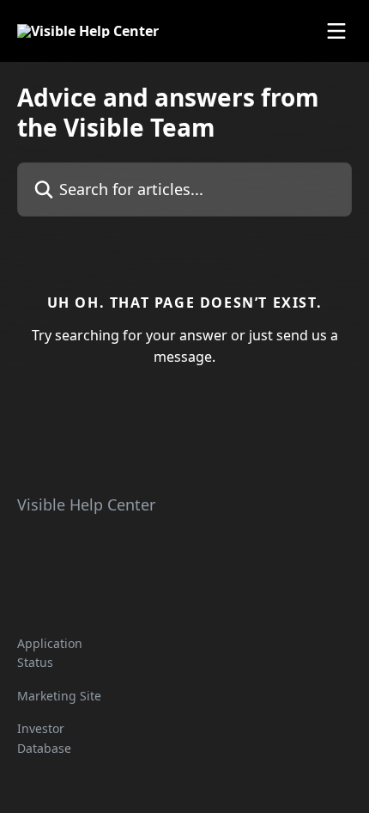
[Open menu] (336, 31)
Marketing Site (59, 696)
